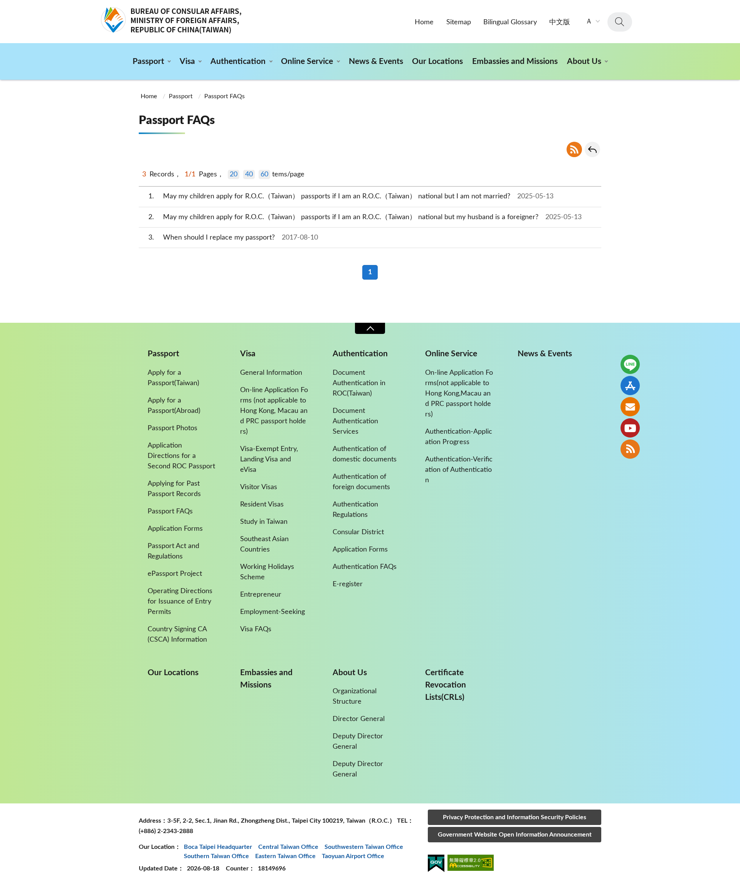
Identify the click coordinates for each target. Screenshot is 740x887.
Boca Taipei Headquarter (218, 847)
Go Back (592, 149)
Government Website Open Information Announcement (515, 835)
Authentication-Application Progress (458, 437)
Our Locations (437, 61)
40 (249, 174)
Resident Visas (262, 504)
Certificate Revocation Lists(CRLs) (445, 685)
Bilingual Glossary (510, 22)
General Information (271, 372)
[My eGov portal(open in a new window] (436, 865)
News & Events (376, 61)
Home (424, 22)
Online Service (307, 61)
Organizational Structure (355, 696)
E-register (348, 584)
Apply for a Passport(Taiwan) (173, 378)
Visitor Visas (258, 487)
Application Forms (175, 528)
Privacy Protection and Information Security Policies (514, 817)
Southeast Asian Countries (264, 544)
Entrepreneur (260, 594)
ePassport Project (175, 573)
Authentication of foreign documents (361, 482)
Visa (187, 61)
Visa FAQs (255, 629)
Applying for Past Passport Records (174, 489)
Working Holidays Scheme (267, 572)
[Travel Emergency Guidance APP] (630, 385)
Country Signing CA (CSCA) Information (177, 634)
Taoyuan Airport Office (353, 856)
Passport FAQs (224, 96)
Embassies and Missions (515, 61)
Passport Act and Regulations (173, 551)
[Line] (630, 364)
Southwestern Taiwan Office (364, 847)
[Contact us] (630, 406)
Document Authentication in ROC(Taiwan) (359, 383)
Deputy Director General (358, 741)
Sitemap (458, 22)
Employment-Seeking (272, 612)
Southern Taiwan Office (216, 856)
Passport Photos (172, 428)
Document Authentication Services (355, 421)
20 (233, 174)
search (619, 22)
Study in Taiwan (264, 521)
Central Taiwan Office (288, 847)
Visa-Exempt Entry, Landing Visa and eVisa (269, 459)
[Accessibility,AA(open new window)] (470, 864)
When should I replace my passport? (233, 237)
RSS (574, 149)
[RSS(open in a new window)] (630, 449)
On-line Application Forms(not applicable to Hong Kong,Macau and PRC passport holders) (459, 393)
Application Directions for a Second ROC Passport (181, 456)
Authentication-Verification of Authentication (459, 470)
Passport (148, 61)
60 (264, 174)
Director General (359, 719)
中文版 (559, 22)
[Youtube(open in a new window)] (630, 428)
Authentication (238, 61)
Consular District (358, 532)
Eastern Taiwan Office (285, 856)
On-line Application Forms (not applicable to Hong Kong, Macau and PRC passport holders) (274, 411)
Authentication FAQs (365, 566)
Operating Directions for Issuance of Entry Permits (180, 601)
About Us (584, 61)
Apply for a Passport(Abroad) (174, 405)
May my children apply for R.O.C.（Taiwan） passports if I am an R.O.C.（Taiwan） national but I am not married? (351, 196)
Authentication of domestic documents (365, 454)
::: (4, 6)
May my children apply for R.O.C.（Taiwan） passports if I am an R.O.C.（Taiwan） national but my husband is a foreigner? (365, 217)
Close (370, 328)
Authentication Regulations (355, 509)
